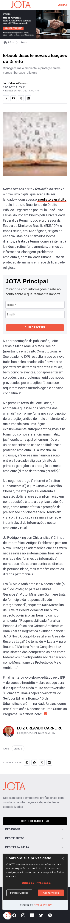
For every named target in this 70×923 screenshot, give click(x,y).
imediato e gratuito (51, 199)
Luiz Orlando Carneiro (15, 83)
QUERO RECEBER (35, 327)
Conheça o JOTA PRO (35, 821)
